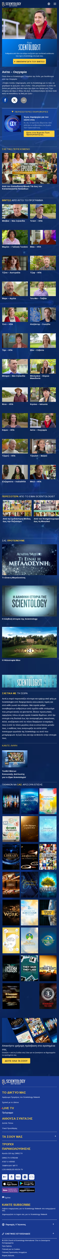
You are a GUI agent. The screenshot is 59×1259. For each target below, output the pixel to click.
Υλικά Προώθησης (9, 1128)
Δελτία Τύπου (7, 1123)
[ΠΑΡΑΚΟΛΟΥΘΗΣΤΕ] (48, 829)
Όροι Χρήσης (7, 1246)
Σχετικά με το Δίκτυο (10, 1102)
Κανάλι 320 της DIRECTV (12, 1153)
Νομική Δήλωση (8, 1256)
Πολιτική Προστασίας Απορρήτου (14, 1252)
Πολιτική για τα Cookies (11, 1249)
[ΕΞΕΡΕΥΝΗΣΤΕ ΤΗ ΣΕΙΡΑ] (11, 801)
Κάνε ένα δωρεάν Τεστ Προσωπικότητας (38, 133)
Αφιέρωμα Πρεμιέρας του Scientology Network (21, 1097)
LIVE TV (8, 1108)
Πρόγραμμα (7, 1113)
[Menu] (55, 4)
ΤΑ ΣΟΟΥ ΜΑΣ (12, 1136)
